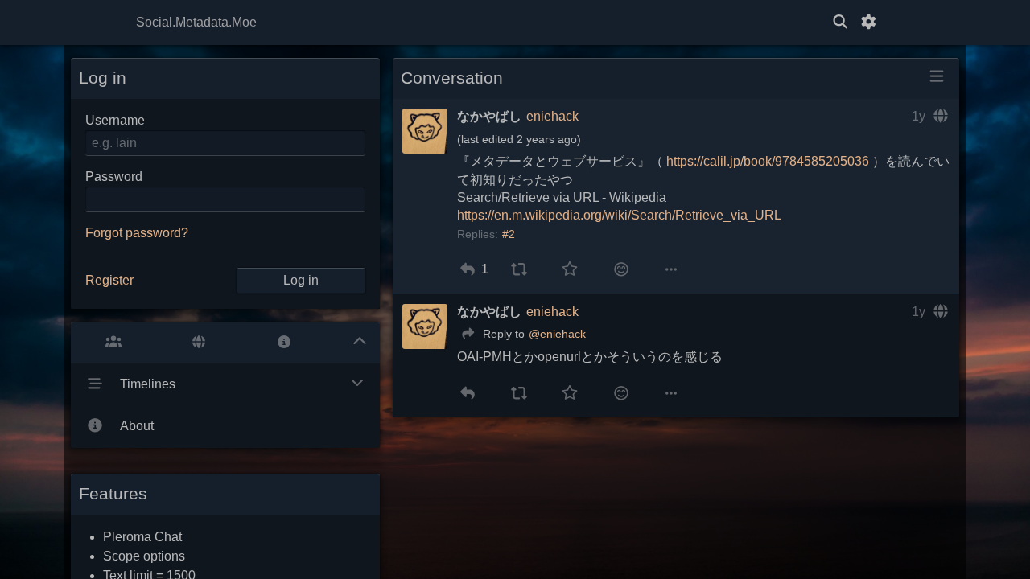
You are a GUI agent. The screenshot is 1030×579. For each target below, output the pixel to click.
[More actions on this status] (671, 269)
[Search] (840, 22)
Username (115, 120)
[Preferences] (868, 22)
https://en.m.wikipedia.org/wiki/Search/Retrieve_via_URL (619, 215)
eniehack (552, 116)
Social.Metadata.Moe (196, 22)
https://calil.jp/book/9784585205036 (767, 161)
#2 (508, 234)
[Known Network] (198, 342)
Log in (301, 280)
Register (109, 280)
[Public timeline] (113, 342)
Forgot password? (136, 233)
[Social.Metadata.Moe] (515, 23)
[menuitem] (466, 269)
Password (113, 176)
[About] (284, 342)
